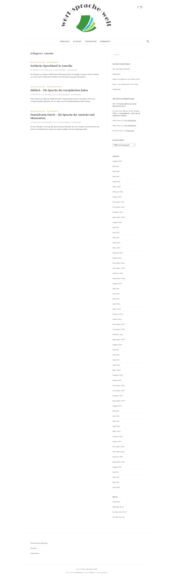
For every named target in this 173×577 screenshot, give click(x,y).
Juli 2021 (116, 472)
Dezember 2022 (119, 385)
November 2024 (119, 268)
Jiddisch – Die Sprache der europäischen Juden (59, 90)
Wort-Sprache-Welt (89, 569)
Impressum (105, 41)
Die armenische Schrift (121, 69)
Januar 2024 (117, 319)
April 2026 (116, 182)
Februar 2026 (118, 192)
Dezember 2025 (118, 202)
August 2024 (117, 284)
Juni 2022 (116, 416)
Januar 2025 (117, 258)
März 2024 (117, 309)
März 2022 (117, 431)
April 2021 (116, 487)
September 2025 (119, 217)
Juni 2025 (116, 232)
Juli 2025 (116, 227)
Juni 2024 (116, 294)
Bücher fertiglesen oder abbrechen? (126, 79)
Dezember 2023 (119, 324)
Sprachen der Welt (37, 62)
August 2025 (117, 222)
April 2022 (116, 426)
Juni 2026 (116, 171)
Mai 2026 (116, 176)
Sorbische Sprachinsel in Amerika (51, 66)
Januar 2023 (117, 380)
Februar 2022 (118, 436)
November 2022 (119, 391)
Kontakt (77, 41)
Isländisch (116, 74)
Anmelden (116, 502)
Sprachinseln (52, 62)
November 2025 (119, 207)
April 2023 (116, 365)
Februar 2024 (118, 314)
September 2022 (119, 401)
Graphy (91, 572)
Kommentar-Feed (119, 512)
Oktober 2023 (118, 334)
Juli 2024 (116, 289)
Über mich (64, 41)
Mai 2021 (116, 482)
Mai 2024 (116, 299)
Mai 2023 (116, 360)
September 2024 (119, 278)
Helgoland (116, 89)
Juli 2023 (116, 350)
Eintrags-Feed (118, 507)
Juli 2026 (116, 166)
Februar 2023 (118, 375)
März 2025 (116, 248)
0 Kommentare (72, 70)
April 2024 (116, 304)
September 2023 (119, 340)
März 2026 (117, 187)
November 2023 (119, 329)
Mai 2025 (116, 238)
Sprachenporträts (54, 87)
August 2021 (117, 467)
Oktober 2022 (118, 396)
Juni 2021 (116, 477)
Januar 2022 (117, 441)
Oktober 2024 (118, 273)
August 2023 (117, 345)
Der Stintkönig (130, 120)
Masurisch (130, 131)
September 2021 (119, 462)
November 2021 (118, 452)
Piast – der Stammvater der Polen (125, 84)
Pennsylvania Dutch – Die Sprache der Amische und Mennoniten (62, 116)
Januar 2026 (117, 197)
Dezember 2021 (118, 447)
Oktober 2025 (118, 212)
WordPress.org (118, 517)
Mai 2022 (116, 421)
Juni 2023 (116, 355)
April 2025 (116, 243)
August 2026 (117, 161)
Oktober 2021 (118, 457)
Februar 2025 (118, 253)
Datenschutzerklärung (38, 543)
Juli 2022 (116, 411)
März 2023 (117, 370)
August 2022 (117, 406)
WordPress (78, 572)
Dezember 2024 (119, 263)
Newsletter (91, 41)
